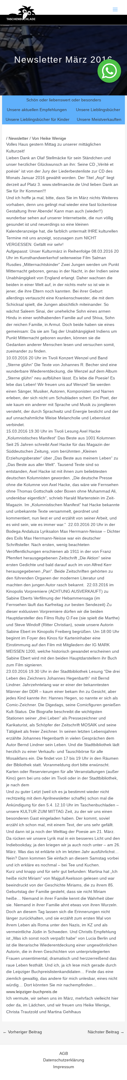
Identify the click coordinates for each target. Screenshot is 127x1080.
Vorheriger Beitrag (22, 1032)
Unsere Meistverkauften (99, 119)
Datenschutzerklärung (63, 1060)
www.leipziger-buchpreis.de (32, 992)
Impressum (63, 1067)
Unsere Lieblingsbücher (98, 110)
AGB (63, 1053)
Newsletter (18, 138)
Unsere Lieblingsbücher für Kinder (37, 119)
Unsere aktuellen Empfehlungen (37, 110)
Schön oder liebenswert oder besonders (63, 100)
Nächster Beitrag (106, 1032)
